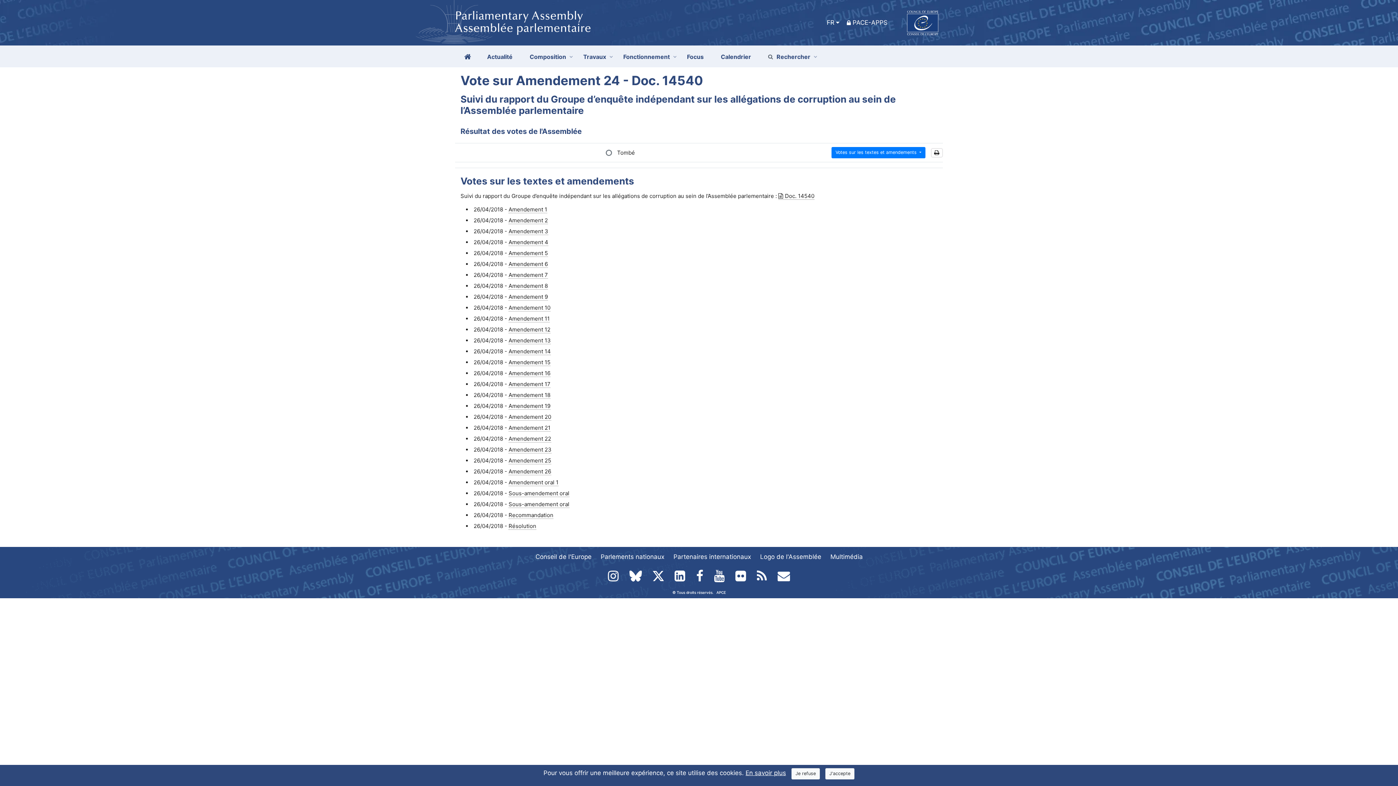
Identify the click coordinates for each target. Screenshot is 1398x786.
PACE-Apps (870, 22)
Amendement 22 (530, 438)
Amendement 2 (528, 220)
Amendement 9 (528, 296)
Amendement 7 (528, 274)
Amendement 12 (529, 329)
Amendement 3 (528, 231)
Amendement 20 (530, 416)
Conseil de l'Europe (564, 556)
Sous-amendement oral (539, 493)
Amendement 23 (530, 449)
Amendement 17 (529, 384)
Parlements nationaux (632, 556)
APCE (721, 592)
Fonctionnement (646, 56)
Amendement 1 (528, 209)
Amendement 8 (528, 285)
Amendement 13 (530, 340)
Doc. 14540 (799, 195)
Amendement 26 (530, 471)
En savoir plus (766, 773)
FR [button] (830, 22)
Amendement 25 (530, 460)
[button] (937, 153)
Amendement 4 (528, 242)
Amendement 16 (529, 373)
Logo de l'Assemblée (790, 556)
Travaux (594, 56)
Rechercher (793, 56)
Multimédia (846, 556)
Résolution (522, 526)
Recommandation (531, 515)
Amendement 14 (530, 351)
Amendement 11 (529, 318)
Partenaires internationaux (712, 556)
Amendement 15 (529, 362)
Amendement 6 (528, 264)
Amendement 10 (529, 307)
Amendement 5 (528, 253)
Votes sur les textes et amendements (877, 152)
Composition (548, 56)
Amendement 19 (529, 405)
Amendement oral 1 (533, 482)
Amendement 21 (529, 427)
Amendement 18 (529, 395)
